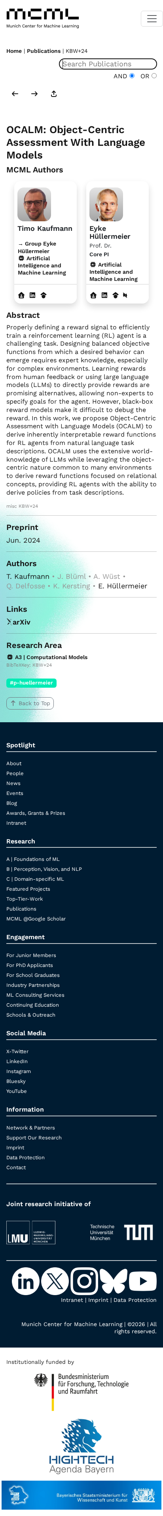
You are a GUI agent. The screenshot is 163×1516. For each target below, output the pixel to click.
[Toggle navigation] (152, 19)
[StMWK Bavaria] (81, 1491)
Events (14, 793)
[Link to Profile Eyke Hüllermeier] (106, 203)
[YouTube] (143, 1281)
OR (144, 76)
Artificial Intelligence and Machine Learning (113, 271)
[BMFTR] (81, 1388)
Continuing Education (32, 1005)
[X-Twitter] (55, 1281)
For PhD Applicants (29, 965)
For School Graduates (33, 975)
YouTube (16, 1091)
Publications (44, 51)
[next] (34, 94)
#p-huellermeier (31, 682)
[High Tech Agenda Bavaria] (81, 1442)
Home (14, 51)
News (13, 783)
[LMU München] (41, 1229)
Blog (11, 803)
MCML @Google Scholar (36, 919)
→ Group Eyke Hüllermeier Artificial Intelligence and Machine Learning (42, 258)
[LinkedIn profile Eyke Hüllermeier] (104, 295)
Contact (16, 1167)
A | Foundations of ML (33, 859)
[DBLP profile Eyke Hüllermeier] (125, 295)
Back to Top (34, 703)
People (15, 773)
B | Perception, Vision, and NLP (44, 869)
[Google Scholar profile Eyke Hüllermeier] (115, 295)
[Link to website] (34, 203)
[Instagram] (85, 1281)
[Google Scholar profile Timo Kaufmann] (43, 295)
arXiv (21, 622)
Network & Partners (30, 1128)
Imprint (15, 1148)
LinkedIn (17, 1061)
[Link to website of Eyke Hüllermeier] (93, 295)
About (13, 763)
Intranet (16, 823)
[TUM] (121, 1229)
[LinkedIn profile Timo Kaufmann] (32, 295)
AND (121, 76)
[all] (54, 94)
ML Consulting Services (35, 995)
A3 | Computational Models (50, 657)
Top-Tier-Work (24, 899)
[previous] (15, 94)
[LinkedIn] (26, 1281)
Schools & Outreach (30, 1015)
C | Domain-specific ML (35, 879)
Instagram (18, 1071)
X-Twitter (17, 1051)
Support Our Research (34, 1138)
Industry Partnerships (33, 985)
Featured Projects (28, 889)
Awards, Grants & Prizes (35, 813)
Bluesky (16, 1081)
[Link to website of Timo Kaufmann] (21, 295)
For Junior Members (31, 955)
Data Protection (25, 1157)
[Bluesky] (114, 1281)
